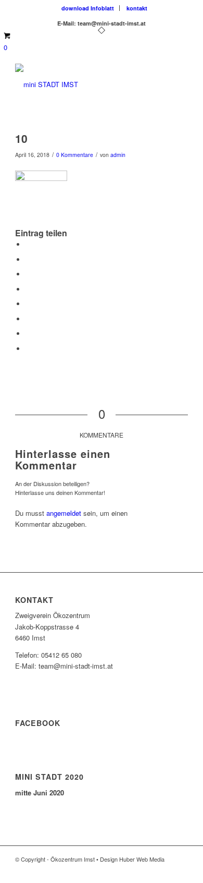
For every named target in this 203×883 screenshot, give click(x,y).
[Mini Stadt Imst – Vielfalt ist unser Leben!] (84, 84)
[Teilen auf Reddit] (28, 333)
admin (117, 155)
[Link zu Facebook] (149, 870)
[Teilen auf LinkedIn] (28, 289)
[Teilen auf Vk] (28, 319)
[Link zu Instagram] (164, 870)
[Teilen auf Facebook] (28, 244)
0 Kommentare (74, 155)
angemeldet (63, 513)
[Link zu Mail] (180, 870)
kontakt (136, 8)
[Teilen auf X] (28, 259)
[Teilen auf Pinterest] (28, 274)
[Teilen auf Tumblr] (28, 304)
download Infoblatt (87, 8)
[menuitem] (88, 8)
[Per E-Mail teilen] (28, 349)
